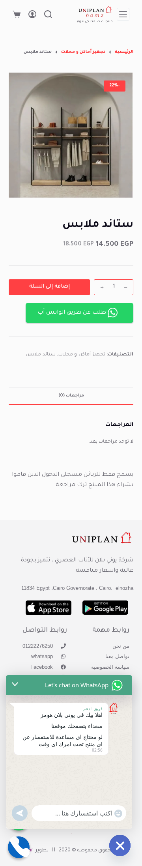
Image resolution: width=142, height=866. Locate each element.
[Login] (32, 14)
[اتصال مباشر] (19, 847)
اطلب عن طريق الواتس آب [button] (72, 313)
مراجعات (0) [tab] (71, 395)
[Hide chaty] (120, 845)
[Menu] (123, 14)
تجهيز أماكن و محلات (81, 354)
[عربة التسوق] (17, 14)
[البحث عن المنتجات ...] (48, 14)
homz (95, 16)
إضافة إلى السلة (49, 287)
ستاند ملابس (41, 354)
